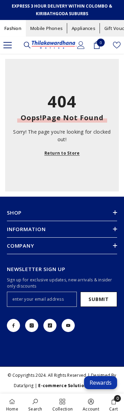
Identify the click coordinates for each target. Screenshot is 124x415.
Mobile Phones (46, 28)
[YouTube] (68, 325)
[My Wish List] (117, 45)
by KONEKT (74, 385)
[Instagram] (31, 325)
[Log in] (81, 45)
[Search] (27, 45)
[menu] (7, 45)
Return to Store (62, 153)
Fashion (12, 28)
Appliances (83, 28)
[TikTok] (49, 325)
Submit (98, 299)
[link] (35, 404)
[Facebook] (13, 325)
